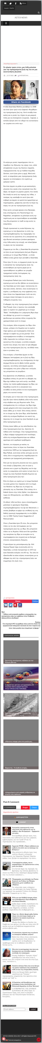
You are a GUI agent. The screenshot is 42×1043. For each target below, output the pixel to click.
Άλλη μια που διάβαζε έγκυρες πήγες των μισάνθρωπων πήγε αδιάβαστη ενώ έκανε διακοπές (24, 899)
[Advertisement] (21, 43)
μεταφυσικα (10, 598)
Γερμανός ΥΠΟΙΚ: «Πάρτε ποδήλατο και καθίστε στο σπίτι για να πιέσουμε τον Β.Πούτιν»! (25, 848)
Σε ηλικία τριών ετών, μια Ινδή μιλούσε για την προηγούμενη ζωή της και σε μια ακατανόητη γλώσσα (20, 69)
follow (24, 3)
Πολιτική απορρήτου (14, 1040)
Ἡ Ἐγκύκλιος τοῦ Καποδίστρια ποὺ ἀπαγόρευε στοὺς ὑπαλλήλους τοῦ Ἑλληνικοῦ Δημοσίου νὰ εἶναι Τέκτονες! (25, 984)
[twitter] (10, 3)
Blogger (25, 807)
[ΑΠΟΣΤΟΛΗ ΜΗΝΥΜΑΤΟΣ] (5, 3)
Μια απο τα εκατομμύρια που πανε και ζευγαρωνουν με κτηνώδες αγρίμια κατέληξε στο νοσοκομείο (25, 951)
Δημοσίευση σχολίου (10, 812)
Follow (35, 601)
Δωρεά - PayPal (9, 8)
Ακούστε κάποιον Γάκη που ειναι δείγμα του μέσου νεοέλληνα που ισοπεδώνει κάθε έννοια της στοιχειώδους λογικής (25, 967)
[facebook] (15, 3)
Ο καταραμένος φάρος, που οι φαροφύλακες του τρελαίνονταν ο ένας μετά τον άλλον (25, 864)
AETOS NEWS (21, 18)
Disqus (34, 807)
